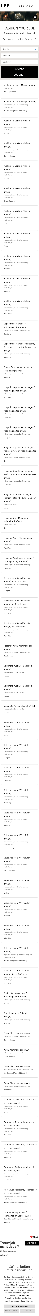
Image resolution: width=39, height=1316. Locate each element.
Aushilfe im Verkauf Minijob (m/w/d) (17, 122)
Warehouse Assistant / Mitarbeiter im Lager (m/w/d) (20, 1101)
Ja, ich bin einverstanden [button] (19, 1306)
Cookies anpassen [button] (11, 1311)
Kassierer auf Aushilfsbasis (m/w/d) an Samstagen (17, 580)
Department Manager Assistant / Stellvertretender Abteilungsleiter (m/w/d (20, 347)
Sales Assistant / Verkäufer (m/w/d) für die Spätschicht (17, 972)
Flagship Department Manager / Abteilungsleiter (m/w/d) (19, 389)
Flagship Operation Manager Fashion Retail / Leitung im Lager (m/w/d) (20, 498)
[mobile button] (35, 17)
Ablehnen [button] (28, 1311)
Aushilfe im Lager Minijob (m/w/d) (20, 85)
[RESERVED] (16, 5)
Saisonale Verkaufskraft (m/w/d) (19, 706)
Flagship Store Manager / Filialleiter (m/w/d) (16, 520)
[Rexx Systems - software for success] (34, 1237)
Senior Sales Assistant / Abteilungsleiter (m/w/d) (15, 995)
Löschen (19, 75)
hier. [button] (31, 1301)
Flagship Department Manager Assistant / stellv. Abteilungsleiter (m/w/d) (20, 451)
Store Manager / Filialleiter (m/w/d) (17, 1015)
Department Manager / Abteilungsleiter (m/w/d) (15, 326)
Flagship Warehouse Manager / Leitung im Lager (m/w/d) (19, 560)
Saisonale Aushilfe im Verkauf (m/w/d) (18, 668)
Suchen (19, 69)
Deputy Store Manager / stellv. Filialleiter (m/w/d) (18, 369)
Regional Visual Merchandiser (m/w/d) (18, 648)
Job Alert (32, 1243)
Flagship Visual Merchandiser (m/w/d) (18, 540)
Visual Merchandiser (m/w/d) (17, 1033)
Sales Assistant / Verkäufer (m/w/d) (17, 724)
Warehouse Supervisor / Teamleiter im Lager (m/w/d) (17, 1214)
